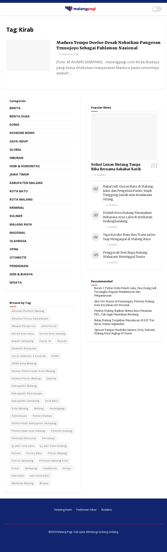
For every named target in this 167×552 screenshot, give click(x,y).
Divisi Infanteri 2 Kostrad (29, 356)
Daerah (62, 341)
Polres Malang (57, 453)
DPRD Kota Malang (24, 363)
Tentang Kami (63, 510)
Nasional (17, 233)
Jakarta (51, 378)
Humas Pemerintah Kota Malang (33, 371)
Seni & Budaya (21, 274)
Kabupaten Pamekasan (27, 393)
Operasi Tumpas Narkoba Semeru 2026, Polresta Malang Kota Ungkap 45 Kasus (124, 331)
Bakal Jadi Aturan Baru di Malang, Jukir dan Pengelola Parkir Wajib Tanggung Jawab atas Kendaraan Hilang (128, 192)
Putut (15, 468)
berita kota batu (23, 333)
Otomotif (18, 257)
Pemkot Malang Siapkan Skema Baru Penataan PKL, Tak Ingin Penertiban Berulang (123, 312)
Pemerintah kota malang (28, 430)
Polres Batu (34, 453)
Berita (15, 108)
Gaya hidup (19, 141)
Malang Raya (21, 224)
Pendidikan (19, 266)
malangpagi (57, 408)
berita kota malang (52, 333)
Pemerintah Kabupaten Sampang (34, 423)
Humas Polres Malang (26, 378)
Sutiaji (67, 468)
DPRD (55, 356)
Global (16, 149)
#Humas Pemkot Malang (28, 311)
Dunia (14, 124)
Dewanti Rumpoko (24, 348)
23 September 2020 (68, 54)
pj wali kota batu (23, 445)
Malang (39, 408)
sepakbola (50, 468)
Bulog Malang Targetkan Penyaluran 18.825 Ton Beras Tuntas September (124, 322)
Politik (16, 453)
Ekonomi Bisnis (22, 133)
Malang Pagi (64, 532)
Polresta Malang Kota (53, 460)
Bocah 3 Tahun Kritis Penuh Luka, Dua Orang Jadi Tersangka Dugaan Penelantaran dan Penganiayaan (125, 291)
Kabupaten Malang (26, 183)
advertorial (49, 326)
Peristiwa (48, 438)
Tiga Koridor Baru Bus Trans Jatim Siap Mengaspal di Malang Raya (129, 237)
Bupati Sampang (22, 341)
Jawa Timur (19, 174)
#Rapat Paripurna (23, 326)
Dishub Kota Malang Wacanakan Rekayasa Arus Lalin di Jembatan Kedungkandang (127, 217)
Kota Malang (21, 199)
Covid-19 (45, 341)
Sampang (31, 468)
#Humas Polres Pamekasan (30, 318)
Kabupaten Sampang (25, 400)
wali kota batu (39, 475)
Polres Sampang (22, 460)
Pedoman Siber (86, 510)
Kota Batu (19, 191)
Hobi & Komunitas (25, 166)
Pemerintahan (42, 415)
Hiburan (16, 158)
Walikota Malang (23, 483)
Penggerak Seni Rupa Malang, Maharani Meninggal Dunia (125, 255)
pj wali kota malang (53, 445)
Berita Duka (20, 116)
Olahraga (18, 241)
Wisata (16, 282)
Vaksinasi (18, 475)
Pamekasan (19, 415)
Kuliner (16, 216)
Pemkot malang (61, 430)
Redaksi (106, 510)
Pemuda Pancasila (24, 438)
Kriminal (17, 208)
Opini (14, 249)
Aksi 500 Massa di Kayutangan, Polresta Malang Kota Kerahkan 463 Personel (124, 303)
